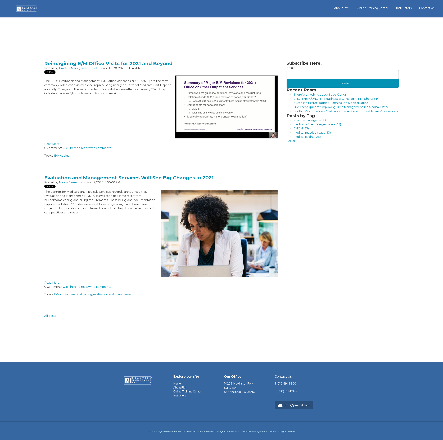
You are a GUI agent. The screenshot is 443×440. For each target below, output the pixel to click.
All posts (50, 315)
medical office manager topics (317, 124)
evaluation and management (113, 294)
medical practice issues (312, 132)
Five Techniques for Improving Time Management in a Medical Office (341, 107)
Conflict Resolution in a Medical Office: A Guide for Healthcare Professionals (345, 111)
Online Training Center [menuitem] (372, 8)
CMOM (301, 128)
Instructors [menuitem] (404, 8)
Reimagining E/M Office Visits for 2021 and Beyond (108, 63)
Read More (52, 144)
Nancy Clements (70, 182)
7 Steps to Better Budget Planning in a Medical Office (330, 103)
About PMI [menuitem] (341, 8)
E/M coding (62, 155)
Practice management (312, 120)
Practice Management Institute (80, 68)
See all (291, 141)
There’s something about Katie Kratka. (319, 94)
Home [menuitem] (177, 383)
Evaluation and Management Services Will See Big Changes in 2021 (129, 178)
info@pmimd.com (297, 405)
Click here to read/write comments (87, 148)
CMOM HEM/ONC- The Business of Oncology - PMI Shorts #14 (336, 98)
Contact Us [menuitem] (426, 8)
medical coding (81, 294)
